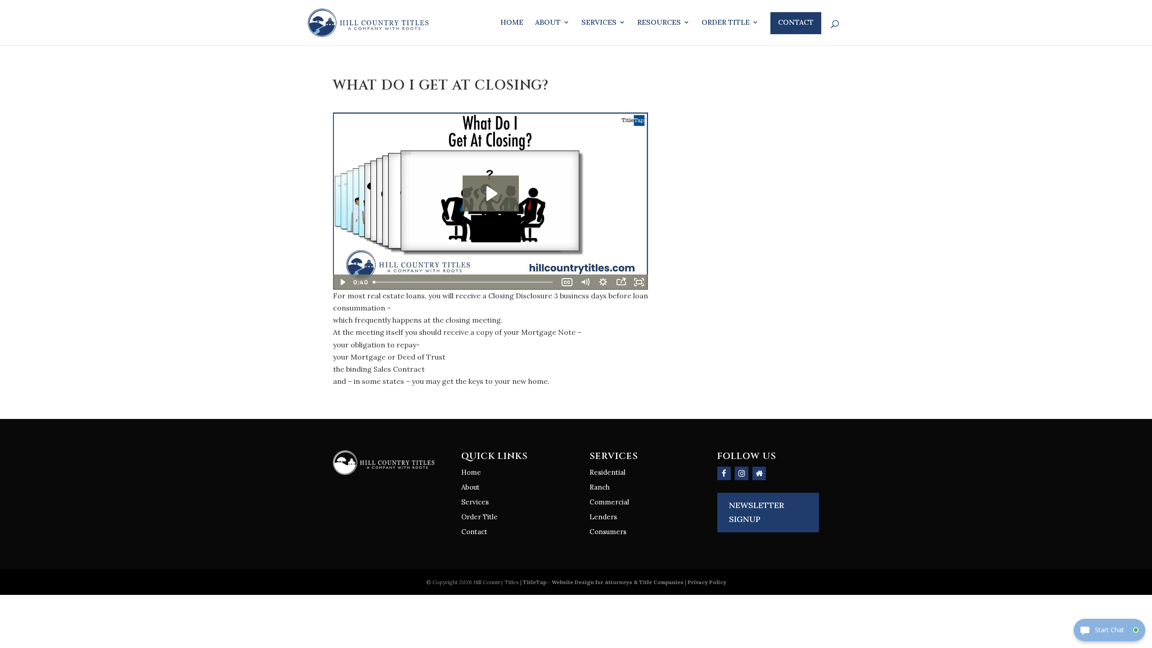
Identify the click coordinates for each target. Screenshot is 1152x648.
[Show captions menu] (567, 282)
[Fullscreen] (639, 282)
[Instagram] (741, 473)
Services (598, 23)
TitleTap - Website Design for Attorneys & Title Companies (603, 582)
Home (511, 23)
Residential (608, 472)
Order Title (726, 23)
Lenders (603, 517)
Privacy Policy (707, 582)
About (548, 23)
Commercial (609, 502)
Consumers (608, 531)
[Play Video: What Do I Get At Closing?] (491, 194)
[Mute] (585, 282)
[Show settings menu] (603, 282)
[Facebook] (724, 473)
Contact (796, 22)
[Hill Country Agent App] (759, 473)
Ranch (600, 487)
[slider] (464, 282)
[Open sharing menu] (621, 282)
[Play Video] (342, 282)
